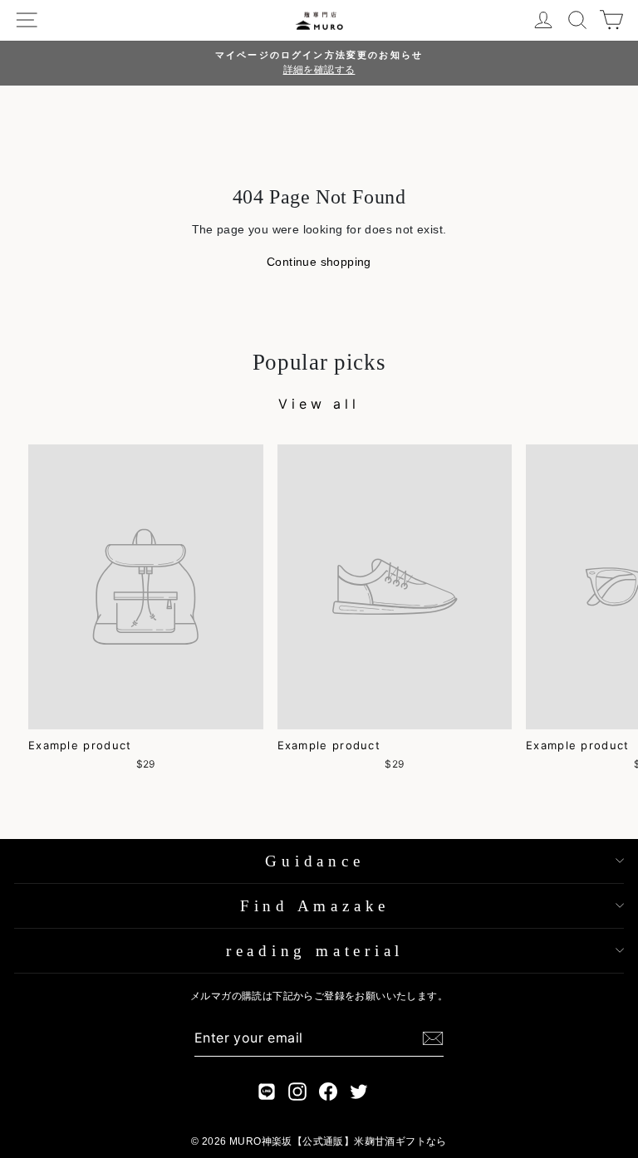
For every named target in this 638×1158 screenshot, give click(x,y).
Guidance (314, 861)
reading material (315, 950)
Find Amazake (315, 906)
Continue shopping (319, 261)
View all (318, 403)
